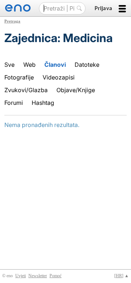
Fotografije (19, 77)
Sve (9, 64)
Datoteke (87, 64)
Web (29, 64)
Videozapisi (59, 77)
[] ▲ (121, 275)
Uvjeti (20, 275)
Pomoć (55, 275)
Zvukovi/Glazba (26, 90)
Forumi (13, 102)
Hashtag (43, 102)
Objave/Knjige (75, 90)
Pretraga (12, 21)
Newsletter (37, 275)
